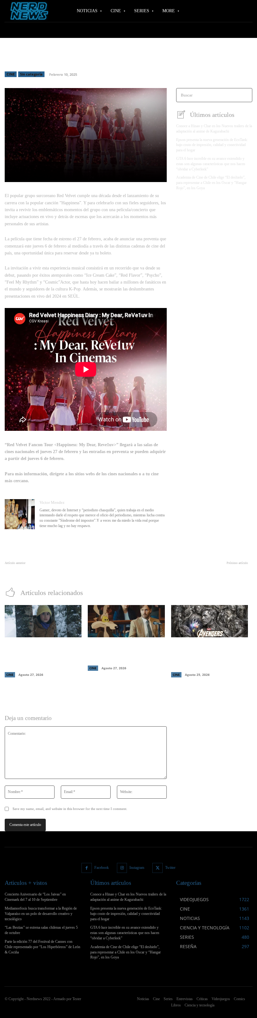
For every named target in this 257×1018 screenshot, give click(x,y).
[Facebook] (86, 868)
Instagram (136, 867)
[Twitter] (157, 868)
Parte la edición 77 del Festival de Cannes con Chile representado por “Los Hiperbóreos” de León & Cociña (42, 946)
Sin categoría (31, 74)
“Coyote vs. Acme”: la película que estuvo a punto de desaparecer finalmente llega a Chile (122, 652)
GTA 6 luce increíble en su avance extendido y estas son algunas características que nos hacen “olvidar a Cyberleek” (210, 163)
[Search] (245, 95)
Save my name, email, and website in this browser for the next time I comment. (70, 809)
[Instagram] (122, 868)
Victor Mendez (52, 502)
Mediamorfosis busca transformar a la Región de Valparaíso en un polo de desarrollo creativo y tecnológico (41, 913)
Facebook (101, 867)
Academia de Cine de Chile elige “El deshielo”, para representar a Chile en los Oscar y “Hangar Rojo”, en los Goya (211, 182)
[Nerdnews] (28, 11)
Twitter (170, 867)
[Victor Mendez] (20, 514)
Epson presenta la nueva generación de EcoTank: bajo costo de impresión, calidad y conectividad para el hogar (212, 145)
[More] (141, 173)
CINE (11, 74)
